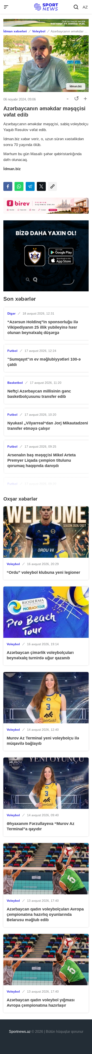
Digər (11, 313)
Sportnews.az (20, 1031)
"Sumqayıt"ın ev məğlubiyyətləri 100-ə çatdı (44, 362)
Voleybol (38, 31)
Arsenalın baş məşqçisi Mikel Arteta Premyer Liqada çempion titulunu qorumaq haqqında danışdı (41, 460)
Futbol (12, 351)
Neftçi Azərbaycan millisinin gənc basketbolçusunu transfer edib (39, 394)
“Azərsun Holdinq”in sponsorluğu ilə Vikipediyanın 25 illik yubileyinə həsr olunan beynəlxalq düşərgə (42, 327)
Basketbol (15, 382)
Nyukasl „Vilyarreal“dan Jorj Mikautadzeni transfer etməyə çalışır (47, 426)
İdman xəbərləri (15, 31)
